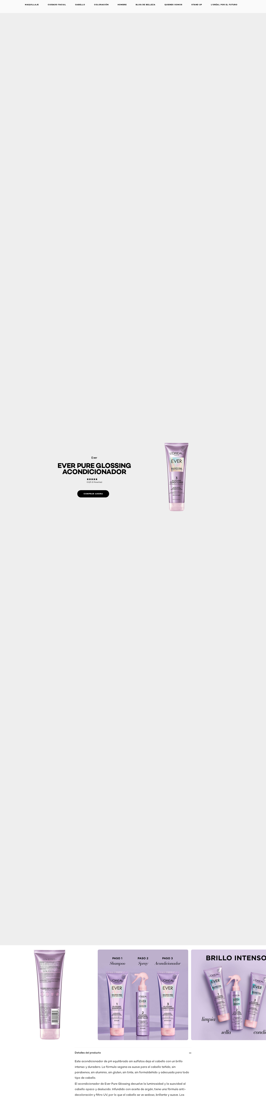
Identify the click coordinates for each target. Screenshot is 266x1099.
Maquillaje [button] (32, 4)
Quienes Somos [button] (173, 4)
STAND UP (196, 4)
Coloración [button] (101, 4)
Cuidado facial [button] (57, 4)
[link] (94, 480)
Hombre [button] (122, 4)
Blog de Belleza (145, 4)
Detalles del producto (88, 1052)
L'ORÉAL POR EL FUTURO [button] (224, 4)
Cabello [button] (80, 4)
